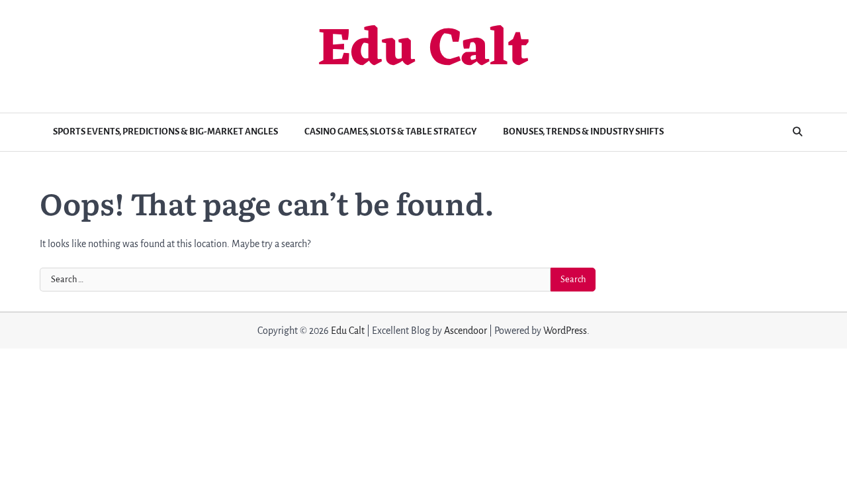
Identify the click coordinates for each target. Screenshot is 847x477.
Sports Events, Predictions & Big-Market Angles (165, 131)
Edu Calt (423, 51)
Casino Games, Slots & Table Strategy (390, 131)
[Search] (797, 132)
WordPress (565, 330)
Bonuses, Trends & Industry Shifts (583, 131)
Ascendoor (465, 330)
